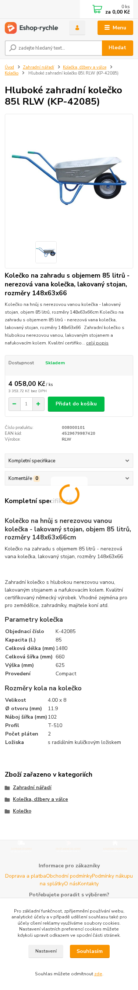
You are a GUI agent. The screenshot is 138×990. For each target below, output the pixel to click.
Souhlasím (90, 951)
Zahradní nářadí (38, 67)
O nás (71, 883)
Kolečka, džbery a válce (84, 67)
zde (98, 974)
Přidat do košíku (76, 403)
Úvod (9, 67)
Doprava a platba (25, 875)
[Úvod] (31, 28)
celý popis (97, 343)
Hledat (117, 47)
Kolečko (11, 73)
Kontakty (88, 883)
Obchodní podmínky (69, 875)
